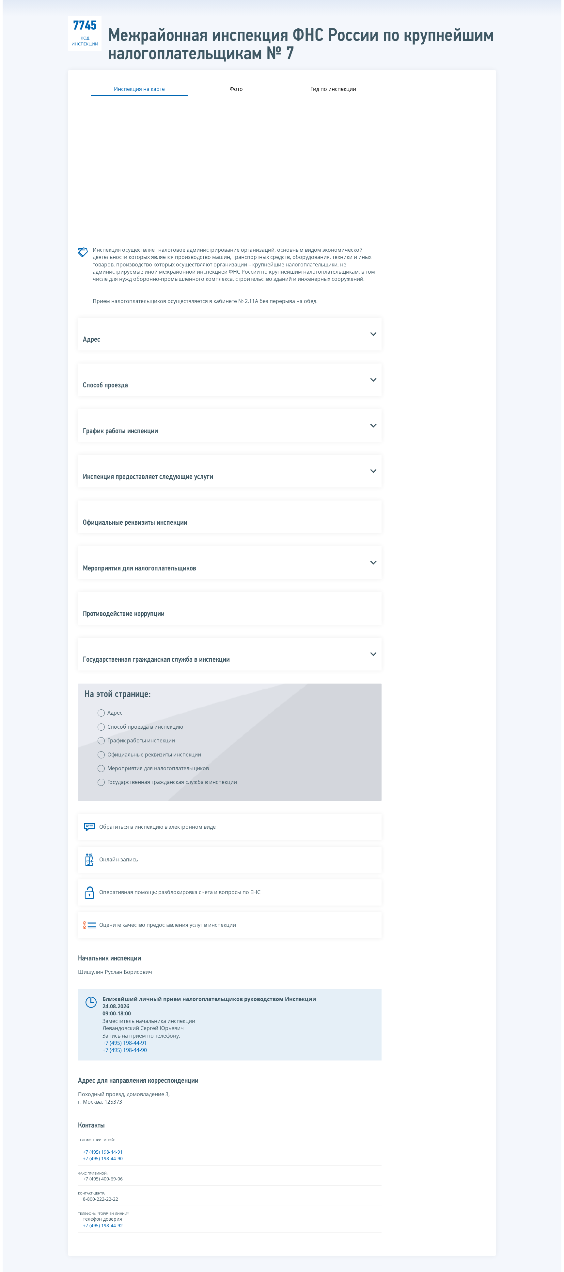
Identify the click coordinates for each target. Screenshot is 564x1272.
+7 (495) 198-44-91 (124, 1042)
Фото (236, 89)
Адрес (114, 712)
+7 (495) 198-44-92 (103, 1225)
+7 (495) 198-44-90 (124, 1050)
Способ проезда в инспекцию (145, 726)
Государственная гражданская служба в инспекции (172, 782)
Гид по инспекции (333, 89)
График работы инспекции (141, 740)
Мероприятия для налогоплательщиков (158, 768)
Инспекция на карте (139, 89)
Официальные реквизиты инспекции (154, 754)
